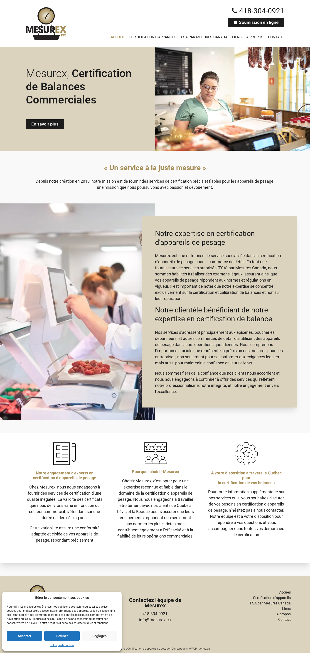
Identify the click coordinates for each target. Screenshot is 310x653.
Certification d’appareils (153, 37)
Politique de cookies (62, 645)
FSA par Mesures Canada (204, 37)
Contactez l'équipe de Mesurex (155, 603)
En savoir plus (45, 124)
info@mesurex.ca (155, 619)
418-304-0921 (155, 613)
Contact (276, 37)
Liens (237, 37)
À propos (254, 37)
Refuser (62, 636)
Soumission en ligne (258, 22)
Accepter (24, 636)
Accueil (118, 37)
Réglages (99, 636)
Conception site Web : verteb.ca (191, 648)
